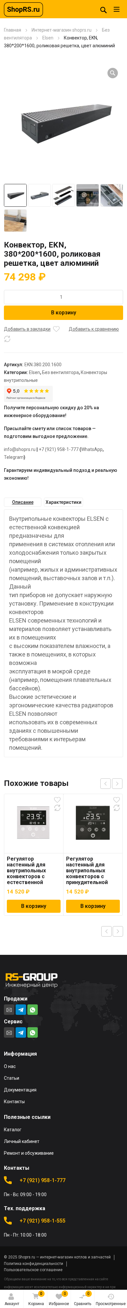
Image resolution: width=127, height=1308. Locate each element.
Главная (12, 30)
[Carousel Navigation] (111, 783)
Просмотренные (111, 1303)
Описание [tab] (23, 502)
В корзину (63, 312)
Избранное (59, 1298)
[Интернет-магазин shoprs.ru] (23, 9)
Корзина (36, 1298)
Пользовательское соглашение (33, 1270)
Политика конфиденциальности (33, 1263)
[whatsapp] (32, 1009)
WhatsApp (92, 449)
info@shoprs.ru (19, 449)
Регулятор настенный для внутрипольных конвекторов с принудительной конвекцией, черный (92, 873)
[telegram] (21, 1009)
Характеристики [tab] (63, 502)
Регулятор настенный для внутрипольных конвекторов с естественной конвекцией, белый (32, 873)
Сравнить (82, 1298)
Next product (118, 931)
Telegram (14, 457)
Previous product (106, 931)
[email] (9, 1009)
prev (105, 783)
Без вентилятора (60, 372)
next (117, 783)
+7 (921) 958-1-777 (58, 449)
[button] (112, 73)
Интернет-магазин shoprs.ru (62, 30)
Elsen (47, 37)
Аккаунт (12, 1303)
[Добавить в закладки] (56, 329)
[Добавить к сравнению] (7, 339)
